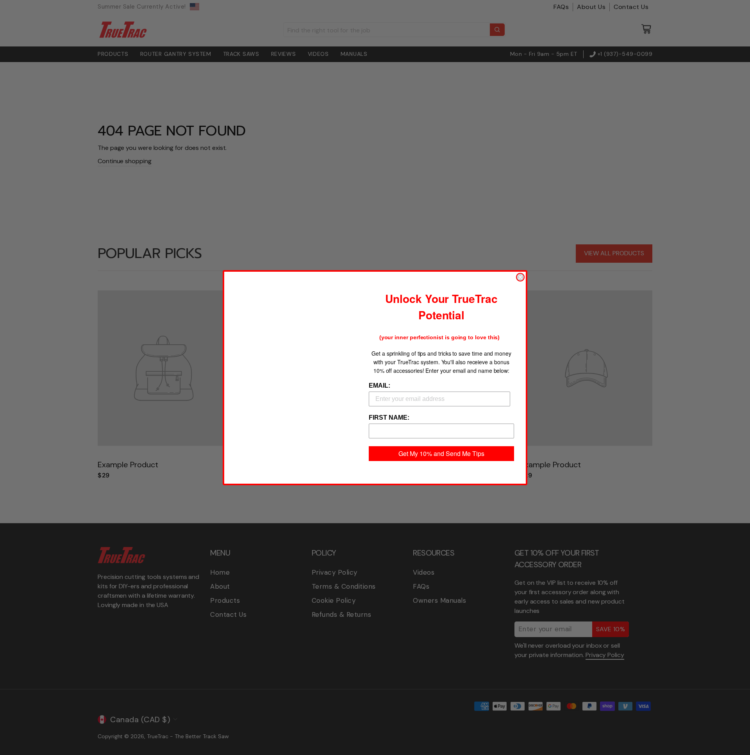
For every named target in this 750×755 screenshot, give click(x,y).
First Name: (389, 417)
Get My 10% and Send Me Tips (441, 453)
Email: (379, 385)
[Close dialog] (520, 277)
